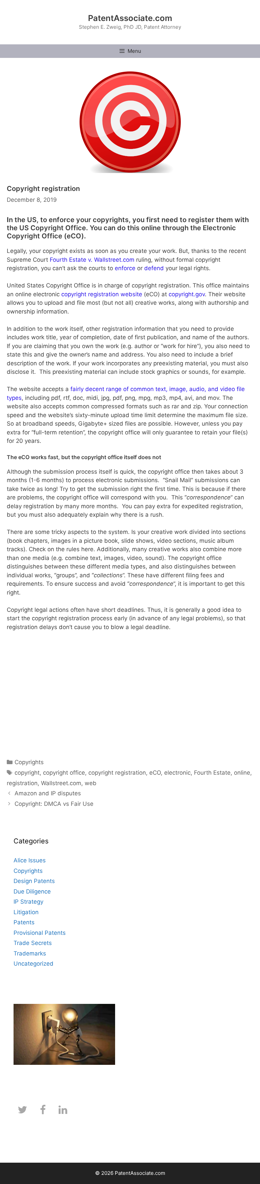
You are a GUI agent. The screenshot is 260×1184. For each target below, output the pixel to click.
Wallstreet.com (61, 783)
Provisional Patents (40, 932)
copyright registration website (101, 294)
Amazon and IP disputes (48, 793)
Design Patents (34, 881)
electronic (177, 772)
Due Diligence (32, 891)
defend (154, 268)
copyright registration (117, 772)
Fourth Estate (212, 772)
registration (22, 783)
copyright (27, 772)
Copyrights (29, 762)
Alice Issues (30, 860)
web (90, 783)
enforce (125, 268)
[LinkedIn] (63, 1110)
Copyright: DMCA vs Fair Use (54, 803)
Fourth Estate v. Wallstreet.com (92, 259)
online (242, 772)
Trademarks (30, 953)
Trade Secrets (33, 943)
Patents (24, 922)
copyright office (64, 772)
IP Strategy (28, 901)
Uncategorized (33, 963)
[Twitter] (22, 1110)
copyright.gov (187, 294)
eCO (155, 772)
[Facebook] (42, 1110)
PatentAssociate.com (130, 18)
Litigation (26, 912)
